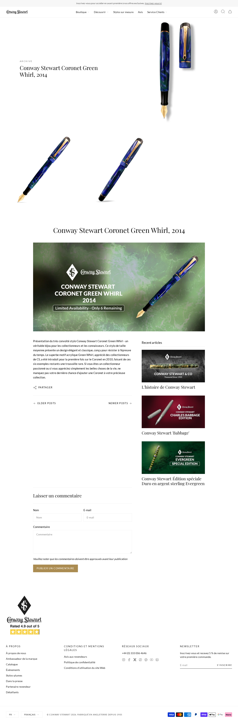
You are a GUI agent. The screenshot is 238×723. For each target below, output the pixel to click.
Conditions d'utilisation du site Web (84, 667)
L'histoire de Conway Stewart (168, 387)
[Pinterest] (146, 660)
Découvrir (100, 12)
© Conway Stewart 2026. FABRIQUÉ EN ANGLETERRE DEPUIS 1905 (84, 714)
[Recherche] (223, 12)
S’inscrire (224, 665)
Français (30, 714)
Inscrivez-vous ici (153, 3)
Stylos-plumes (14, 675)
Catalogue (12, 664)
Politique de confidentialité (79, 662)
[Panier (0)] (230, 12)
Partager (45, 387)
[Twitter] (134, 660)
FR (10, 714)
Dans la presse (14, 681)
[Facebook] (129, 660)
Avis (140, 12)
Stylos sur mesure (123, 12)
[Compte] (216, 12)
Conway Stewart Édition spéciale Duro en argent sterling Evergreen (173, 481)
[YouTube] (151, 660)
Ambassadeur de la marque (21, 658)
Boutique (81, 12)
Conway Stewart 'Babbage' (165, 433)
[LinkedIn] (157, 660)
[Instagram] (123, 660)
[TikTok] (140, 660)
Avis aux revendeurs (75, 656)
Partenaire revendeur (18, 686)
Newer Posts (118, 403)
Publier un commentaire (55, 568)
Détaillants (12, 692)
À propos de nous (16, 653)
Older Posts (46, 403)
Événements (13, 669)
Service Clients (155, 12)
